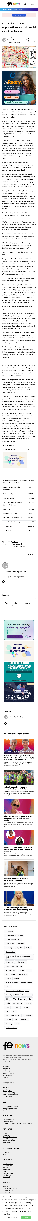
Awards (5, 1187)
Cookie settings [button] (12, 1217)
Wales (17, 1024)
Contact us (6, 1068)
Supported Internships (13, 1015)
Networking (6, 1192)
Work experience (11, 1028)
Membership (7, 1175)
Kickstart (8, 978)
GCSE (29, 970)
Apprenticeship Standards (14, 935)
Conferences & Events (10, 1188)
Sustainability (27, 1015)
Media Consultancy (9, 1141)
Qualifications (17, 1003)
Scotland (28, 1003)
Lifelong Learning (26, 983)
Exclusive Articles (8, 1120)
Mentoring (9, 995)
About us (6, 1066)
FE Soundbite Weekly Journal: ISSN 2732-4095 (17, 1123)
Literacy (8, 987)
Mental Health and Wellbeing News (17, 991)
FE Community (7, 1070)
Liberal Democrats (12, 983)
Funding (21, 970)
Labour (16, 978)
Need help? (6, 1177)
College (28, 948)
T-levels (8, 1020)
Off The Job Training (18, 999)
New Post (6, 1168)
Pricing (5, 1133)
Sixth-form (15, 1007)
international (22, 974)
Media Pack (6, 1135)
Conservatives (10, 952)
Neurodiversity (26, 995)
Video (5, 1154)
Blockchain (20, 944)
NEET (17, 995)
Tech (15, 1020)
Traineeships (24, 1020)
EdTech (5, 1089)
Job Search (6, 1110)
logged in (18, 603)
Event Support (7, 1142)
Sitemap (5, 1077)
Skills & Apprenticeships (10, 1095)
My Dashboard (7, 1169)
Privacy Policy (7, 1075)
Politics (8, 1003)
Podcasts (6, 1152)
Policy (30, 999)
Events (5, 1171)
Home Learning (11, 974)
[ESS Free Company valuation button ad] (19, 671)
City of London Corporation (18, 365)
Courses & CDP (8, 1190)
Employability (7, 1091)
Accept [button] (26, 1217)
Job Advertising (8, 1139)
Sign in (32, 4)
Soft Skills (25, 1007)
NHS (7, 999)
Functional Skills (11, 970)
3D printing (9, 931)
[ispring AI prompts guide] (19, 692)
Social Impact (7, 1096)
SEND (7, 1007)
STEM (14, 1011)
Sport (7, 1011)
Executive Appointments (10, 1106)
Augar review (10, 944)
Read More (6, 1214)
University (9, 1024)
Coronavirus (9, 962)
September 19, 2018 (14, 42)
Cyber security (21, 962)
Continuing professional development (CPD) (18, 957)
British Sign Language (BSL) (14, 948)
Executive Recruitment (10, 1108)
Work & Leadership (9, 1093)
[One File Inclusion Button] (15, 467)
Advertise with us (8, 1074)
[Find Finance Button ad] (19, 630)
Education (6, 1087)
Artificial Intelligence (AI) (13, 939)
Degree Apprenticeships (14, 966)
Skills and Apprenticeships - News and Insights (18, 544)
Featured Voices (8, 1121)
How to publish (8, 1164)
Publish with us (7, 1072)
